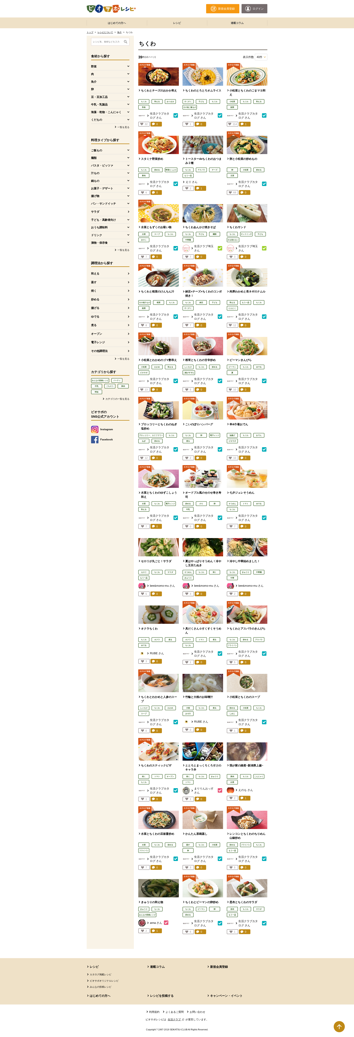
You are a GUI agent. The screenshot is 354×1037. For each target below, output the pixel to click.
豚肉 (123, 386)
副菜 (232, 107)
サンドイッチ (246, 234)
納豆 (201, 302)
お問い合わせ (197, 1011)
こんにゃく (258, 776)
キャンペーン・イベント (226, 995)
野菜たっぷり (171, 170)
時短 (96, 392)
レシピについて (105, 32)
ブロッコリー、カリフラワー (151, 435)
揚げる (95, 307)
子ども (201, 101)
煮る (94, 325)
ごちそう (110, 386)
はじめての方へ (117, 22)
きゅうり (188, 578)
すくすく (188, 101)
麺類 (214, 234)
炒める (95, 299)
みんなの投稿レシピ (100, 380)
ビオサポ (144, 373)
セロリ (144, 572)
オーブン (96, 333)
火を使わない (233, 240)
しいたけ (188, 367)
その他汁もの (144, 302)
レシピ (177, 22)
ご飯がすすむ (188, 373)
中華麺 (188, 240)
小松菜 (232, 101)
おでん (259, 435)
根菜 (158, 302)
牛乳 (96, 386)
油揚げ (232, 435)
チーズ (214, 170)
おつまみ (170, 101)
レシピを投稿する (162, 995)
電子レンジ (98, 342)
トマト (245, 504)
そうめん (232, 504)
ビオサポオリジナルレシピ (104, 980)
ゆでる (95, 316)
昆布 (232, 909)
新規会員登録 (219, 966)
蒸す (94, 282)
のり (201, 504)
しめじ (232, 714)
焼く (94, 290)
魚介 (119, 32)
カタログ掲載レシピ (100, 974)
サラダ (95, 211)
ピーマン (232, 367)
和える (95, 273)
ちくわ (144, 101)
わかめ (157, 367)
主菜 (232, 176)
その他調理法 (99, 350)
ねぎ (144, 441)
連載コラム (237, 22)
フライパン (232, 645)
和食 (144, 107)
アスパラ (201, 170)
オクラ (157, 640)
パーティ (117, 380)
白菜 (232, 782)
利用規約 (154, 1011)
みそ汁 (188, 714)
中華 (232, 578)
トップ (90, 32)
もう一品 (188, 176)
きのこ (144, 240)
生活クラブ (176, 1019)
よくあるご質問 (175, 1011)
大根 (188, 708)
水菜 (144, 234)
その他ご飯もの (189, 107)
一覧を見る (123, 127)
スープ (157, 234)
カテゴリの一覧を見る (117, 399)
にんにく (232, 308)
